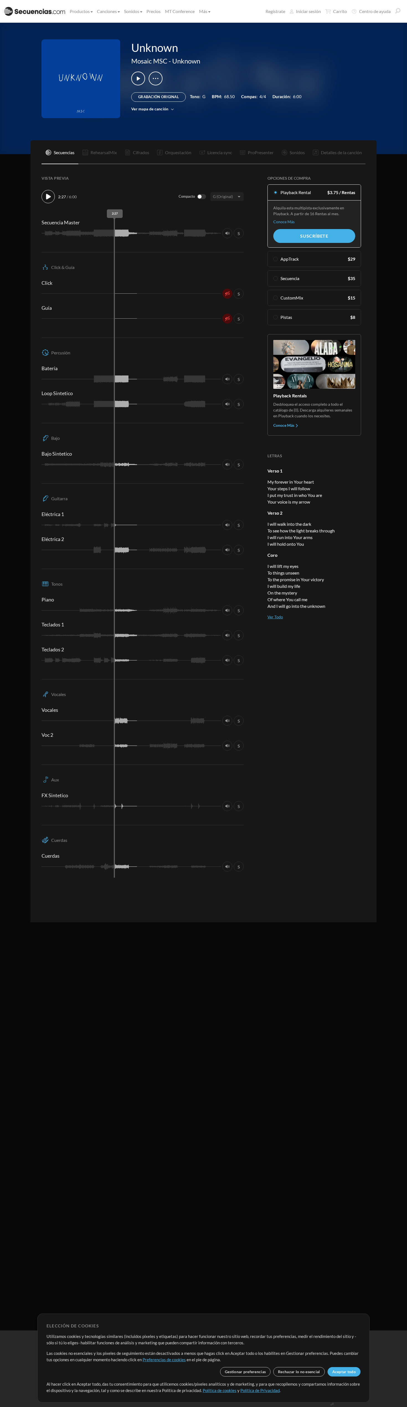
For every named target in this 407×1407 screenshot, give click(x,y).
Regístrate (275, 11)
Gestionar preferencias (245, 1371)
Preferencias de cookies (164, 1359)
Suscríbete (314, 235)
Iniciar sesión (308, 11)
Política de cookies (219, 1390)
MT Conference (180, 11)
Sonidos (131, 11)
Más (203, 11)
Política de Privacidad (260, 1390)
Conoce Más (284, 221)
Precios (153, 11)
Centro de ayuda (375, 11)
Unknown (186, 61)
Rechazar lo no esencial (299, 1371)
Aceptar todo (344, 1371)
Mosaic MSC (149, 61)
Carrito (340, 11)
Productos (80, 11)
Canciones (107, 11)
